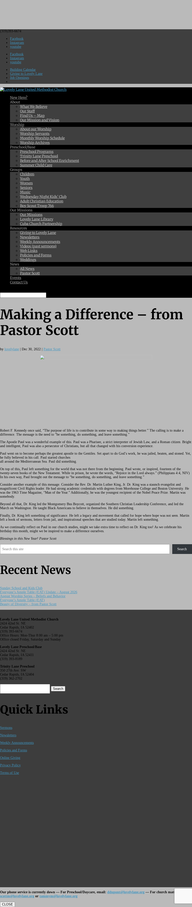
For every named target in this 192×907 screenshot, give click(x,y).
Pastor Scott (30, 273)
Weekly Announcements (40, 241)
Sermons (6, 728)
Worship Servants (35, 133)
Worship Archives (35, 142)
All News (27, 268)
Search (182, 549)
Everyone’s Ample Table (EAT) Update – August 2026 (38, 592)
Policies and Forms (36, 255)
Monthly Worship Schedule (42, 138)
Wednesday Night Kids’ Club (43, 196)
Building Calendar (23, 70)
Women (26, 183)
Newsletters (30, 237)
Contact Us (19, 282)
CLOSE (7, 904)
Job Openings (19, 78)
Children (27, 174)
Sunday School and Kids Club (21, 588)
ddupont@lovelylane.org (125, 892)
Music (25, 192)
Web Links (29, 250)
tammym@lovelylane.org (59, 896)
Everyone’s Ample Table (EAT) (22, 600)
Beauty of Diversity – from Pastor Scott (28, 604)
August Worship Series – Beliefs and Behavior (33, 596)
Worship (17, 124)
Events (15, 277)
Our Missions (31, 214)
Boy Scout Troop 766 (37, 205)
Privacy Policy (10, 765)
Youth (25, 178)
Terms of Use (9, 773)
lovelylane (11, 349)
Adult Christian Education (41, 201)
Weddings (28, 259)
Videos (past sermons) (38, 246)
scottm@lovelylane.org (17, 896)
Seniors (26, 187)
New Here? (19, 97)
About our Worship (36, 129)
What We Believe (33, 106)
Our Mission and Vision (39, 120)
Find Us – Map (32, 115)
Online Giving (10, 758)
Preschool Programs (37, 151)
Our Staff (27, 111)
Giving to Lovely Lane (26, 74)
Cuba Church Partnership (41, 223)
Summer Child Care (36, 165)
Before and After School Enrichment (49, 160)
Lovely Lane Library (36, 219)
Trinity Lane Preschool (39, 156)
